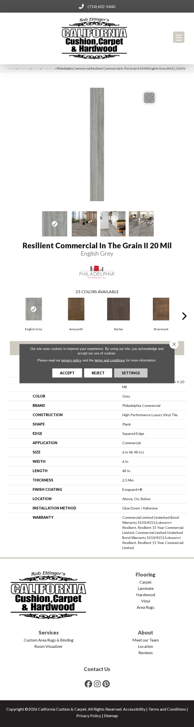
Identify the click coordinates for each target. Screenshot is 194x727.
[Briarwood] (161, 309)
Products (48, 68)
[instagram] (97, 684)
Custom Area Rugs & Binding (49, 640)
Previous (36, 221)
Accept (67, 373)
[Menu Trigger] (178, 37)
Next (157, 221)
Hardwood (145, 594)
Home (11, 68)
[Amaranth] (76, 309)
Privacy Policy (88, 715)
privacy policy (71, 360)
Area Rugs (145, 607)
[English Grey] (33, 309)
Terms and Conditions (167, 709)
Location (145, 646)
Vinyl (35, 68)
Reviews (145, 652)
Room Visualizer (48, 646)
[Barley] (118, 309)
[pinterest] (106, 684)
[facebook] (88, 684)
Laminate (146, 588)
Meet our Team (145, 640)
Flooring (24, 68)
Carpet (145, 582)
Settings (131, 373)
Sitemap (111, 715)
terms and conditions (109, 360)
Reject (98, 373)
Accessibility (134, 709)
